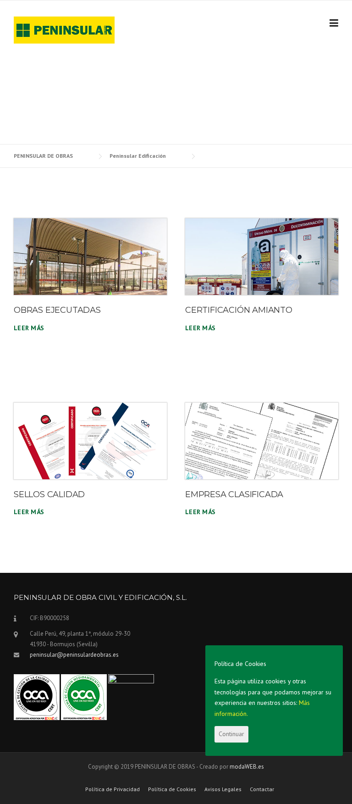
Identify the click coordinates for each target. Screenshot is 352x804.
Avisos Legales (223, 789)
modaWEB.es (247, 767)
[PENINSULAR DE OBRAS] (64, 29)
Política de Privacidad (112, 789)
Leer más (29, 328)
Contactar (262, 789)
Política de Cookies (172, 789)
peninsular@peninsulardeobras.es (74, 655)
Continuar (231, 734)
